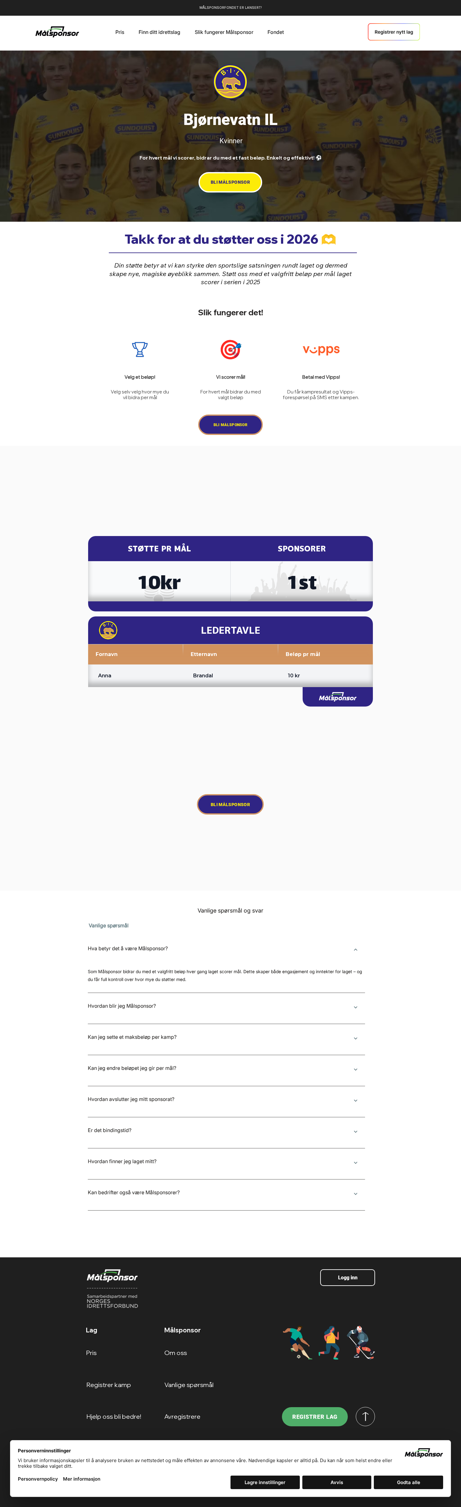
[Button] (355, 950)
